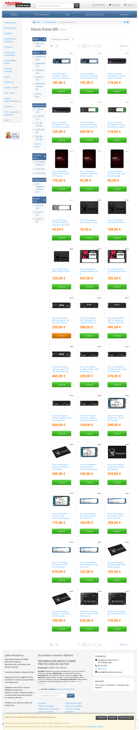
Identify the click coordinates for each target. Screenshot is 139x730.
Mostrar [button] (123, 46)
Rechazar (112, 718)
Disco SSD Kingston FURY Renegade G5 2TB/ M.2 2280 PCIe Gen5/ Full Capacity (116, 321)
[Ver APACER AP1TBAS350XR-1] (61, 158)
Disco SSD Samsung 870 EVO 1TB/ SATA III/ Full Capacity (89, 613)
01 (85, 46)
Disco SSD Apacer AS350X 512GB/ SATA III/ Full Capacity (116, 173)
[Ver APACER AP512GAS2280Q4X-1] (117, 109)
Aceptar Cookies (126, 718)
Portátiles (8, 33)
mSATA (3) (40, 173)
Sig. (99, 46)
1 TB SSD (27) (40, 110)
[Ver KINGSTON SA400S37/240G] (89, 207)
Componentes (10, 28)
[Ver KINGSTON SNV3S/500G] (89, 549)
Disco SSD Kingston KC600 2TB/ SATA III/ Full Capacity (116, 466)
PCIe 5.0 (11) (39, 213)
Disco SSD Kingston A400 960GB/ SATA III (60, 270)
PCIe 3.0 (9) (39, 220)
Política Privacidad (46, 706)
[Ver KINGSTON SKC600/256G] (117, 549)
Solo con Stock (39, 44)
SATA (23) (40, 169)
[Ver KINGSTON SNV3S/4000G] (61, 549)
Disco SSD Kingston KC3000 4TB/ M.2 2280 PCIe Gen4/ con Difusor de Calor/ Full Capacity (61, 420)
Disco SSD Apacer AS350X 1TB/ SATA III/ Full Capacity (61, 173)
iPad (67, 14)
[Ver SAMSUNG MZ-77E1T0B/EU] (89, 598)
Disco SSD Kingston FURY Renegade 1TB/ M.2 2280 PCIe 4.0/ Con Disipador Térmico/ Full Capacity (61, 322)
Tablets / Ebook (11, 87)
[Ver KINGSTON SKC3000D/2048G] (117, 354)
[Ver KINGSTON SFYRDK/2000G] (61, 354)
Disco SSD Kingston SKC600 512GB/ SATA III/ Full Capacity (61, 613)
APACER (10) (39, 78)
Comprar (61, 91)
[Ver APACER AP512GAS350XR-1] (117, 158)
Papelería (8, 106)
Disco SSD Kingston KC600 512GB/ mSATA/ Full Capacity (60, 515)
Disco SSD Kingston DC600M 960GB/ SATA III (117, 271)
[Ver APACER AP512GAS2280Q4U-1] (61, 109)
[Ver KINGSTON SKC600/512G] (61, 598)
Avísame (61, 335)
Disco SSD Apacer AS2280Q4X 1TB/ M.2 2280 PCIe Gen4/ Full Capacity (89, 126)
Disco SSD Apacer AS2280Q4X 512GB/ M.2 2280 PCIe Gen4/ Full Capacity (116, 126)
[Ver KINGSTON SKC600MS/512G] (61, 501)
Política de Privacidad (65, 689)
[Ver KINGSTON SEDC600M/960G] (117, 256)
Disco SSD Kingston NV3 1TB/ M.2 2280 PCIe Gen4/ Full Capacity (88, 517)
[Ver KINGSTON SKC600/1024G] (61, 452)
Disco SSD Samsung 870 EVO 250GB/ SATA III (117, 613)
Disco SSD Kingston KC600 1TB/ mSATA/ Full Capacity (116, 418)
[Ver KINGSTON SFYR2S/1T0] (89, 305)
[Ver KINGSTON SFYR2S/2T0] (117, 305)
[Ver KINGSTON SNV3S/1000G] (89, 501)
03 (94, 46)
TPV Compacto (41, 14)
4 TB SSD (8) (40, 131)
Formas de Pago (72, 709)
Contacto (115, 5)
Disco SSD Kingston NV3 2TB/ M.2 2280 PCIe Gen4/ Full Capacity (116, 517)
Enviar (70, 695)
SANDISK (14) (40, 71)
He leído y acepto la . (57, 689)
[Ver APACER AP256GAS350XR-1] (89, 158)
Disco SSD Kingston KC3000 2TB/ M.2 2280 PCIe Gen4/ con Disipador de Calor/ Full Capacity (117, 371)
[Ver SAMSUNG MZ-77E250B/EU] (117, 598)
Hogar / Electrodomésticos (12, 99)
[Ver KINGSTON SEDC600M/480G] (89, 256)
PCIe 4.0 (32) (39, 206)
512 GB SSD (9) (39, 124)
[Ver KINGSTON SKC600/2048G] (117, 452)
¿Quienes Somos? (46, 711)
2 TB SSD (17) (40, 117)
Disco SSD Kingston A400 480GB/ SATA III (116, 221)
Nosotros (69, 711)
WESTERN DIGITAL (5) (40, 86)
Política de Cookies (95, 726)
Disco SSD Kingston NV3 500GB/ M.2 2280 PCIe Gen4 (89, 564)
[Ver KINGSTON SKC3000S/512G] (89, 403)
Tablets (14, 14)
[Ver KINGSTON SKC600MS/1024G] (117, 403)
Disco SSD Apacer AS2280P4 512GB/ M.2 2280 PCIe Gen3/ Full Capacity (89, 77)
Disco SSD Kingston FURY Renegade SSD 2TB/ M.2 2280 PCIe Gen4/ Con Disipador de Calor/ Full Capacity (61, 371)
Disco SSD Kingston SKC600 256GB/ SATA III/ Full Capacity (117, 564)
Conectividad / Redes (10, 61)
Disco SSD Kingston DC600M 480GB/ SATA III (89, 271)
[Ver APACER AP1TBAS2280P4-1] (61, 61)
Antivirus (124, 14)
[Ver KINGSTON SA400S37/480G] (117, 207)
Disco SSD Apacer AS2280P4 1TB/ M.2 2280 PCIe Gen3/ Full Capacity (60, 77)
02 (89, 46)
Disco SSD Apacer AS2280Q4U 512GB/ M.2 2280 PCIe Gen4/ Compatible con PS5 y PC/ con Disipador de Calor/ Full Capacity (61, 128)
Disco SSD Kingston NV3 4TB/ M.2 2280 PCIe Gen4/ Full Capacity (60, 566)
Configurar (101, 718)
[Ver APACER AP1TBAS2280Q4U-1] (117, 61)
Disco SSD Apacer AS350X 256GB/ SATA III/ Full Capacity (89, 173)
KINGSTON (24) (41, 58)
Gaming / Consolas (8, 70)
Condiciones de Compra (48, 709)
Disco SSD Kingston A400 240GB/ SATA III (88, 221)
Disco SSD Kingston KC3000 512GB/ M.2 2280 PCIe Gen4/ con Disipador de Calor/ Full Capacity (88, 420)
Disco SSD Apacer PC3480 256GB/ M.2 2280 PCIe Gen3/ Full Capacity (60, 223)
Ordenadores (10, 22)
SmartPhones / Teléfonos (10, 40)
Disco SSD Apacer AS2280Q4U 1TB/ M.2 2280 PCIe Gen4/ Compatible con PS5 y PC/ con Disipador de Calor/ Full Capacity (117, 79)
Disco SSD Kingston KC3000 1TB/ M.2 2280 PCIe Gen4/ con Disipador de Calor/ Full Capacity (89, 371)
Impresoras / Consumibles (9, 53)
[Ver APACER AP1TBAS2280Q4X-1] (89, 109)
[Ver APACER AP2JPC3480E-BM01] (61, 207)
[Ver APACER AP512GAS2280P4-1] (89, 61)
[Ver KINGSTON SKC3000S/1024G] (89, 354)
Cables (7, 76)
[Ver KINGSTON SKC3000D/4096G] (61, 403)
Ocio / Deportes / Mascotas (12, 113)
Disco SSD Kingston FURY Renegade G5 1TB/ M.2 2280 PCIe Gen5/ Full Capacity (88, 321)
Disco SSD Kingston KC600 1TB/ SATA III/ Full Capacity (60, 466)
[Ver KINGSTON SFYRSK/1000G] (61, 305)
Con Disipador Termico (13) (40, 187)
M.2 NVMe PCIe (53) (40, 163)
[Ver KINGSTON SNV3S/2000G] (117, 501)
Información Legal (73, 703)
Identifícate (99, 5)
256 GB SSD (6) (39, 137)
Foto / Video (9, 93)
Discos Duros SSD (95, 14)
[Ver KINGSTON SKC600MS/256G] (89, 452)
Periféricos (9, 82)
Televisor (8, 47)
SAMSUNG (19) (40, 64)
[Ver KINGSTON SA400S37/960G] (61, 256)
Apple (6, 120)
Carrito (129, 5)
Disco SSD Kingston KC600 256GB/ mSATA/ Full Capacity (88, 466)
